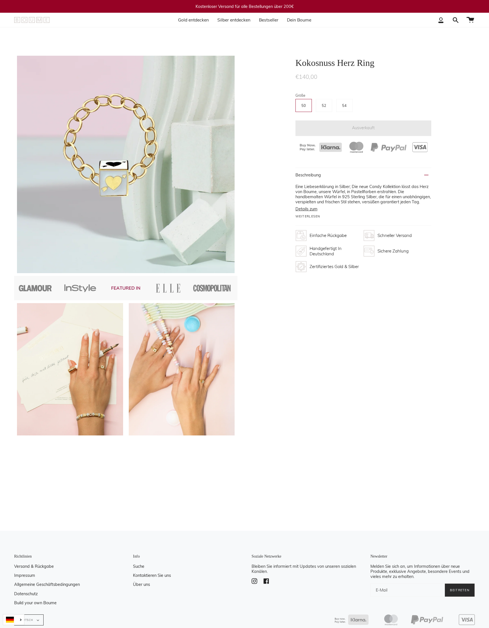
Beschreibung (308, 175)
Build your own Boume (35, 602)
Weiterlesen (307, 216)
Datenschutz (26, 593)
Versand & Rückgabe (34, 566)
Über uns (141, 584)
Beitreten (459, 590)
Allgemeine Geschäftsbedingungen (47, 584)
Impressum (24, 575)
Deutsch (26, 619)
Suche (138, 566)
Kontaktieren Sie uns (152, 575)
